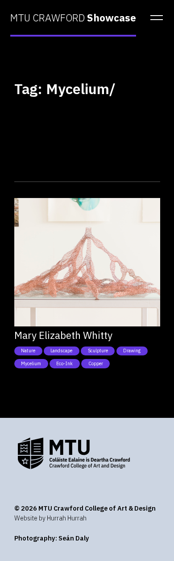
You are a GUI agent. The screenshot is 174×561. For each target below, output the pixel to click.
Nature (28, 350)
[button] (154, 18)
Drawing (132, 350)
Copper (95, 363)
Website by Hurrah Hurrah (50, 518)
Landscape (61, 350)
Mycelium (31, 363)
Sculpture (98, 350)
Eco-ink (64, 363)
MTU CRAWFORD (73, 17)
